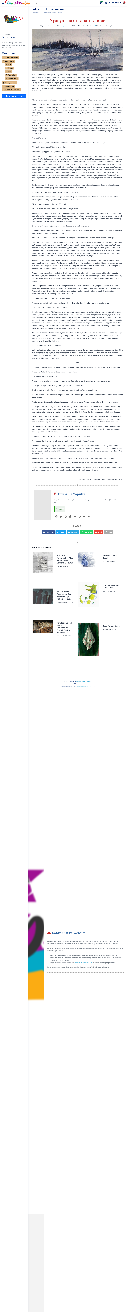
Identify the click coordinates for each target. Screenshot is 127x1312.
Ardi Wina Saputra (86, 26)
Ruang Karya (9, 61)
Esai (9, 64)
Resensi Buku (12, 78)
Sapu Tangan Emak (111, 626)
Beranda (35, 12)
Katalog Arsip (9, 86)
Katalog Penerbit (10, 83)
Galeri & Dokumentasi (12, 90)
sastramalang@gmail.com (84, 963)
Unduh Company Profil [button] (14, 96)
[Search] (60, 2)
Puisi (9, 71)
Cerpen (10, 68)
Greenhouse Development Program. (85, 686)
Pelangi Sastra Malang (83, 681)
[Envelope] (89, 516)
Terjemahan (11, 75)
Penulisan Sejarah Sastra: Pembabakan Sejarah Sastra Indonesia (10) (65, 628)
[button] (48, 532)
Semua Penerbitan (11, 57)
